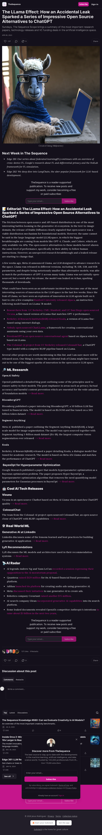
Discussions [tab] (22, 713)
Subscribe (83, 4)
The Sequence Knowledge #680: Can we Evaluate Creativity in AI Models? (43, 720)
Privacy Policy (71, 788)
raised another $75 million (56, 595)
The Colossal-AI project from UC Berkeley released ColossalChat (44, 344)
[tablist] (13, 679)
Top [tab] (5, 713)
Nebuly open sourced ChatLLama (26, 327)
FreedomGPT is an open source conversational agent (37, 336)
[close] (76, 739)
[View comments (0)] (16, 41)
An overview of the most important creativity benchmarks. (29, 723)
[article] (51, 725)
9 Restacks (34, 651)
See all (7, 776)
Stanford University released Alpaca (54, 299)
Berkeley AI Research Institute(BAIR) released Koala (36, 318)
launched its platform (28, 586)
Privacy (51, 816)
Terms (58, 816)
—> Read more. (35, 393)
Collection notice (70, 816)
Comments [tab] (8, 679)
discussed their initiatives (28, 591)
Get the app (64, 823)
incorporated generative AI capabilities (59, 600)
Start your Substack (44, 823)
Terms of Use (64, 785)
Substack (38, 829)
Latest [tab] (12, 713)
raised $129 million (30, 577)
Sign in (94, 4)
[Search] (97, 712)
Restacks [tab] (20, 679)
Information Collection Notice (50, 788)
